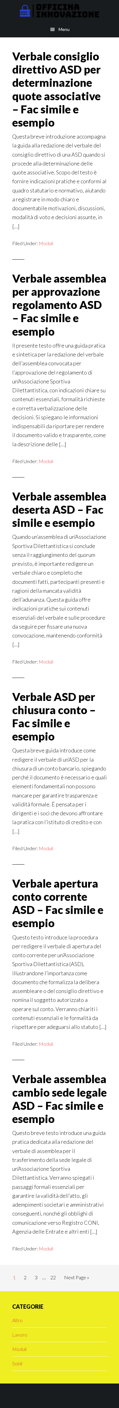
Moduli (46, 243)
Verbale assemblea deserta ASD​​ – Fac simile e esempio (59, 509)
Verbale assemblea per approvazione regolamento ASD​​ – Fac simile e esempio (59, 305)
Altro (17, 1320)
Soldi (17, 1363)
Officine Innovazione (59, 10)
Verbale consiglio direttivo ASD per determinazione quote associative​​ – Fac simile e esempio (56, 89)
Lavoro (19, 1335)
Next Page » (76, 1279)
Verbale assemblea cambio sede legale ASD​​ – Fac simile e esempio (59, 1098)
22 (55, 1277)
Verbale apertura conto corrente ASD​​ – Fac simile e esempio (57, 903)
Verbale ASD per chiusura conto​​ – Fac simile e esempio (54, 716)
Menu (64, 29)
